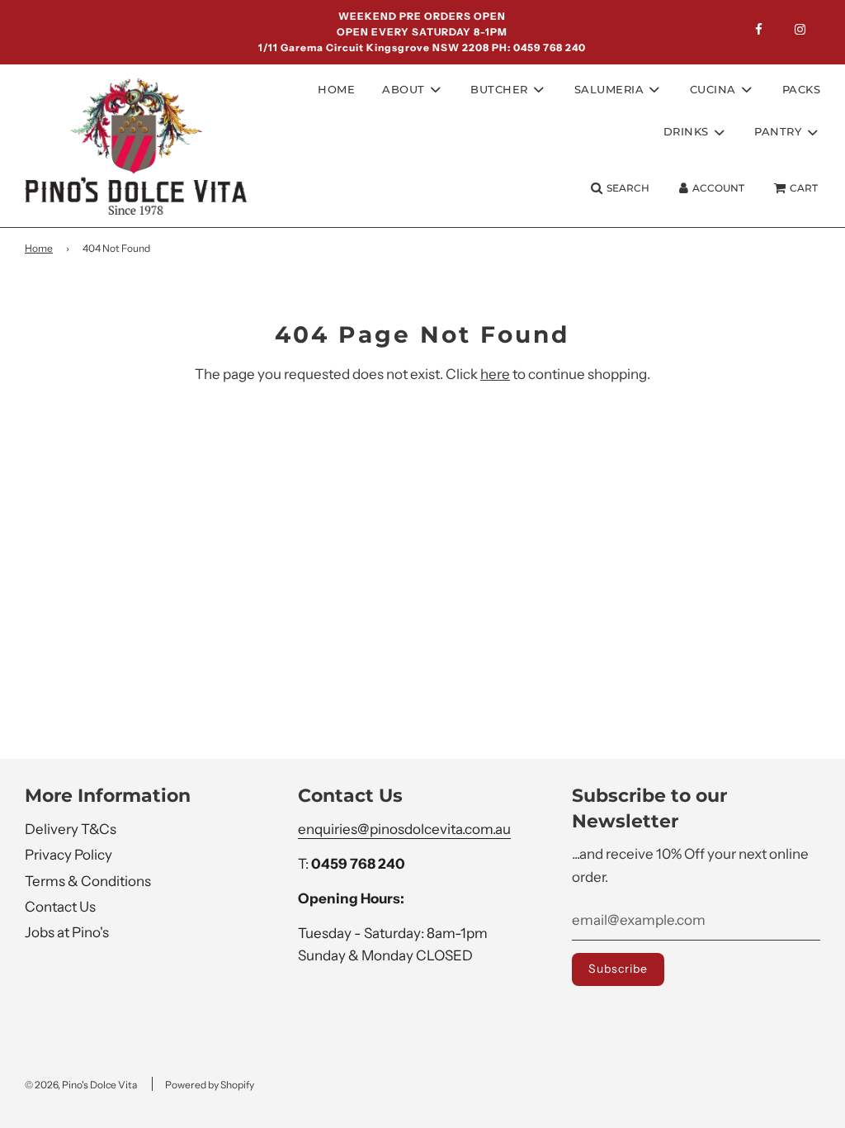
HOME (336, 89)
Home (39, 248)
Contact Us (60, 906)
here (495, 374)
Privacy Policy (68, 854)
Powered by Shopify (209, 1084)
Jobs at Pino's (67, 932)
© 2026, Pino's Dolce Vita (81, 1084)
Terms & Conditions (88, 881)
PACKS (801, 89)
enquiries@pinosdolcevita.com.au (404, 829)
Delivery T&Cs (70, 829)
